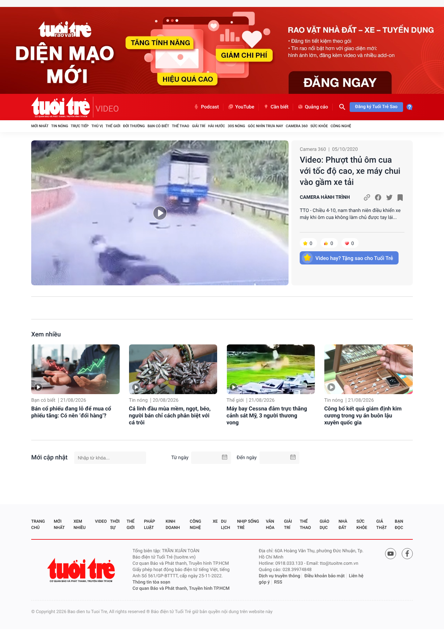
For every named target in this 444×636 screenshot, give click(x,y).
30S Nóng (236, 126)
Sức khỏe (319, 126)
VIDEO (107, 109)
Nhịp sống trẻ (248, 524)
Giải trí (198, 126)
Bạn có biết (158, 126)
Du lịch (225, 524)
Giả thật (381, 524)
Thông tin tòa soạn (151, 582)
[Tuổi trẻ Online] (82, 570)
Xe (215, 521)
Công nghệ (341, 126)
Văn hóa (270, 524)
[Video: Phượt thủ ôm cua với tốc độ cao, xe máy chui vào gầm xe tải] (160, 212)
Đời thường (134, 126)
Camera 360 (297, 126)
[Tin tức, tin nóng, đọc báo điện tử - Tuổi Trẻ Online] (62, 107)
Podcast (210, 107)
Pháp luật (149, 524)
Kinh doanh (172, 524)
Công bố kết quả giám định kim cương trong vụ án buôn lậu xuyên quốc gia (363, 415)
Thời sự (115, 524)
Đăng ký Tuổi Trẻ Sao (376, 106)
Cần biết (280, 107)
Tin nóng (59, 126)
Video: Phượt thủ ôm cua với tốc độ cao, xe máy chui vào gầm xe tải (350, 171)
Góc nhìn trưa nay (265, 126)
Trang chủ (38, 524)
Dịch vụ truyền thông (279, 576)
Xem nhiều (46, 334)
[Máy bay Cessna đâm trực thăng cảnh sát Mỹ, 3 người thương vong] (271, 369)
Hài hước (216, 126)
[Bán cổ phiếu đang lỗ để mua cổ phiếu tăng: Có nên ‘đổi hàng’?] (75, 369)
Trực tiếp (79, 126)
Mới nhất (40, 126)
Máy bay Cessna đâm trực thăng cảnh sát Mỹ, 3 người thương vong (267, 415)
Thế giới (112, 126)
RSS (278, 582)
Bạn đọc (399, 524)
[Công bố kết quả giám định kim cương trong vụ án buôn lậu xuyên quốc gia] (368, 369)
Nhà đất (343, 524)
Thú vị (97, 126)
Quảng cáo (316, 107)
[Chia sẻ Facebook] (378, 197)
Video (101, 521)
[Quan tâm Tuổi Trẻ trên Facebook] (407, 553)
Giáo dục (324, 524)
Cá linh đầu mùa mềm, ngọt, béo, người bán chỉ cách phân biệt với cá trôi (170, 415)
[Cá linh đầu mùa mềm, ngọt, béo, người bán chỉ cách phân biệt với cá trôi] (173, 369)
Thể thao (180, 126)
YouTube (244, 107)
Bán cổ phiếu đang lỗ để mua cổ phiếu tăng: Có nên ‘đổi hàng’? (71, 412)
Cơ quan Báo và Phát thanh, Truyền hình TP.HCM (181, 588)
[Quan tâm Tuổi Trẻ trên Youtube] (390, 553)
